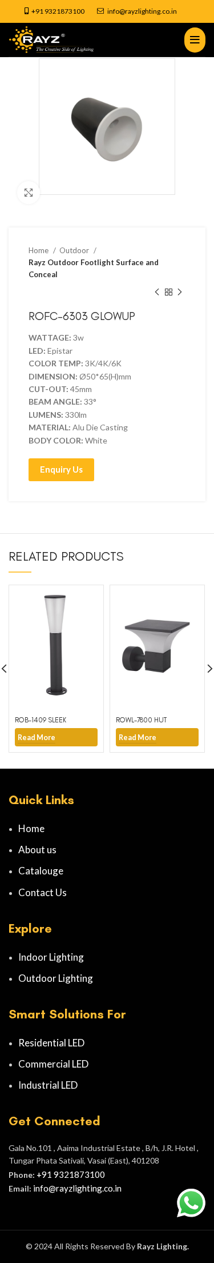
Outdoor (75, 250)
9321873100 (64, 11)
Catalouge (40, 871)
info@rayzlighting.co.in (142, 11)
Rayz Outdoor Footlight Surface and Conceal (94, 268)
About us (37, 850)
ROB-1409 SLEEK (40, 720)
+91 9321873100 (71, 1174)
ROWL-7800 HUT (141, 720)
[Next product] (179, 292)
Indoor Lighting (51, 957)
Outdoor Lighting (55, 978)
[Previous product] (157, 292)
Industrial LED (48, 1085)
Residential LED (51, 1043)
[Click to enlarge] (28, 192)
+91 (38, 11)
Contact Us (42, 892)
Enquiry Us (61, 469)
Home (39, 250)
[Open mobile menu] (195, 40)
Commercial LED (53, 1064)
